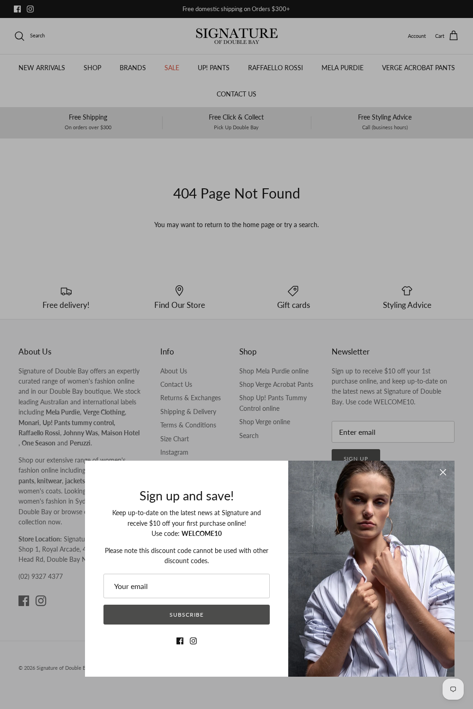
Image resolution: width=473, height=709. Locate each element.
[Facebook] (179, 640)
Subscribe (187, 614)
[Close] (443, 472)
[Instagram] (193, 640)
